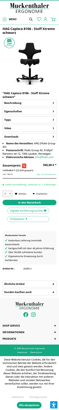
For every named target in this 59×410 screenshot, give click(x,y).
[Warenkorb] (54, 19)
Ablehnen (18, 397)
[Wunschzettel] (38, 19)
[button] (53, 404)
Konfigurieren (38, 397)
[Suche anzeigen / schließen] (31, 19)
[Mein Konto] (46, 19)
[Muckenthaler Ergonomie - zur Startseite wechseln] (29, 8)
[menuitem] (9, 19)
